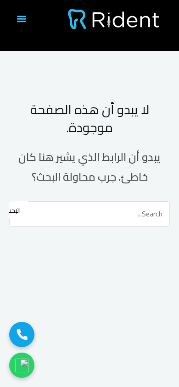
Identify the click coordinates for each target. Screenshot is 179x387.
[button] (21, 19)
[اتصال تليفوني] (21, 334)
